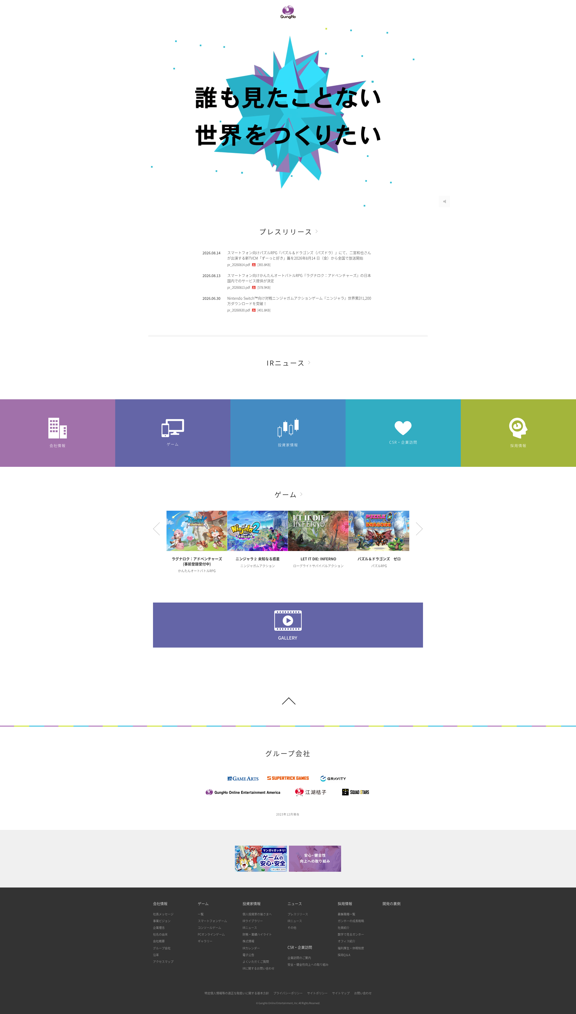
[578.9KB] (248, 287)
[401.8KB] (248, 310)
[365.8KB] (248, 264)
